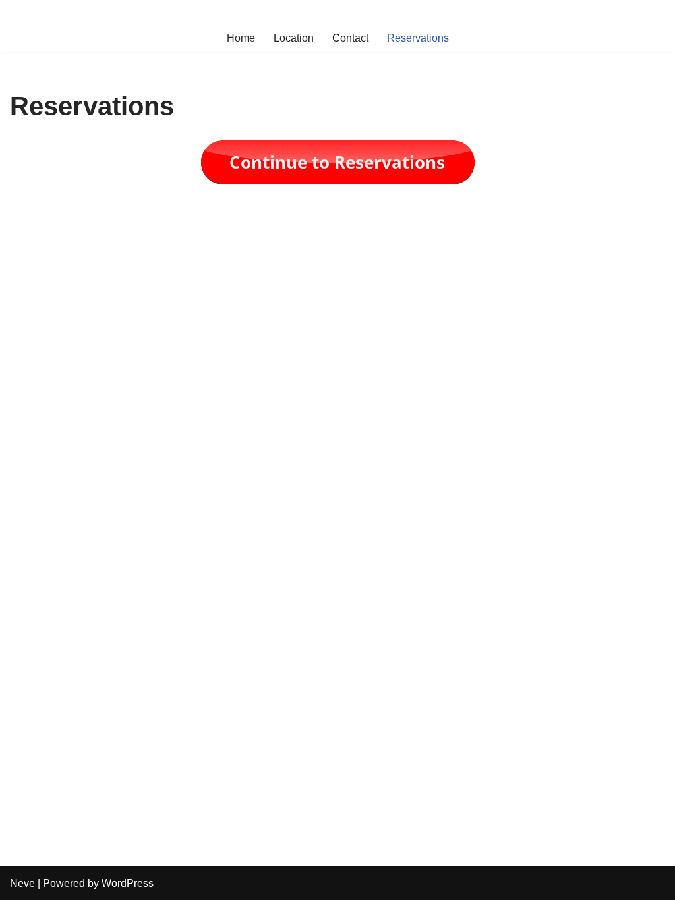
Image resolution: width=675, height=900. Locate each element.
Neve (22, 883)
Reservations (418, 37)
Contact (350, 37)
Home (241, 37)
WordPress (128, 883)
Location (294, 37)
